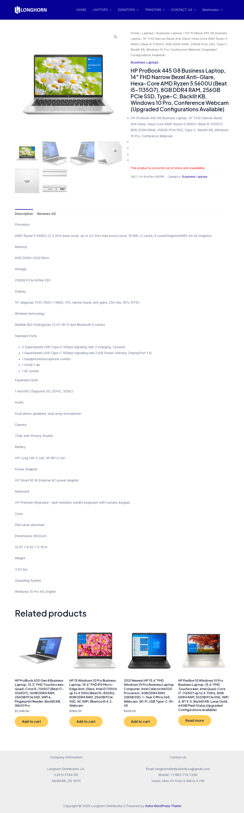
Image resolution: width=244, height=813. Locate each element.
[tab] (24, 213)
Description (24, 214)
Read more (194, 720)
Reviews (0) (46, 214)
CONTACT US (181, 10)
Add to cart (31, 721)
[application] (109, 10)
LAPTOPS (100, 10)
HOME (81, 10)
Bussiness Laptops (169, 33)
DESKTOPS (126, 10)
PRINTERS (153, 10)
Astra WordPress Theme (163, 806)
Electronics (210, 10)
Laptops (147, 33)
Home (135, 33)
